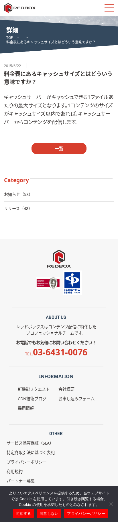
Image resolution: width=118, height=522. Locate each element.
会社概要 (66, 389)
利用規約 (15, 471)
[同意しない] (111, 504)
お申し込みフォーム (76, 398)
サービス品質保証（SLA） (30, 443)
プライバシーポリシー (27, 462)
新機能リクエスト (34, 389)
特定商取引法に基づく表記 (31, 452)
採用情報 (26, 408)
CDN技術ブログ (32, 398)
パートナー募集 (21, 481)
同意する (23, 513)
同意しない (49, 513)
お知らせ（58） (18, 194)
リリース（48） (18, 208)
